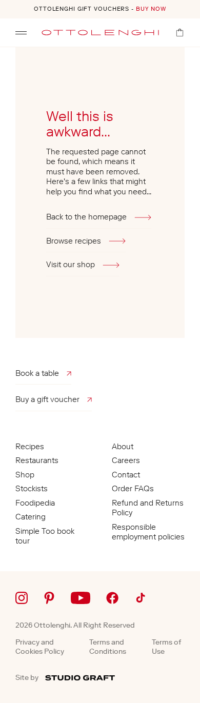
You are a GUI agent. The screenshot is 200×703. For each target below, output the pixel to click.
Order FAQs (133, 488)
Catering (30, 516)
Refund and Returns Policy (148, 508)
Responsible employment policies (148, 532)
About (122, 446)
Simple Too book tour (44, 536)
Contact (126, 474)
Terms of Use (166, 647)
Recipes (29, 446)
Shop (24, 474)
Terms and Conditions (107, 647)
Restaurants (36, 460)
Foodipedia (35, 503)
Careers (126, 460)
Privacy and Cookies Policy (39, 647)
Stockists (31, 488)
